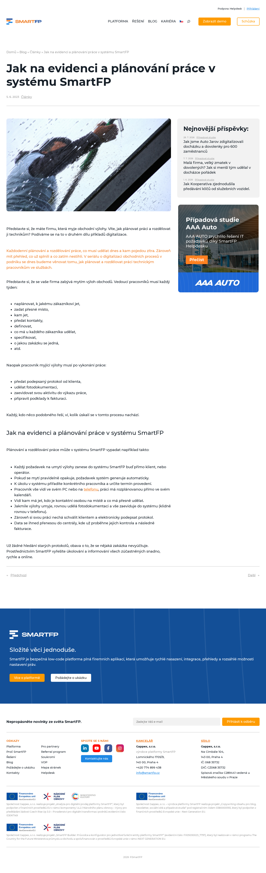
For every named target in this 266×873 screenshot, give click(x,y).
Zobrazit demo (214, 21)
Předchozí (18, 575)
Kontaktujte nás (96, 758)
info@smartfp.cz (148, 773)
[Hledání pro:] (188, 21)
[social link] (85, 748)
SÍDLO (205, 741)
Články (35, 52)
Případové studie (206, 137)
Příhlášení (253, 8)
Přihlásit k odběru (241, 722)
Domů (11, 52)
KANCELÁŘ (144, 741)
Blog (23, 52)
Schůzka (248, 21)
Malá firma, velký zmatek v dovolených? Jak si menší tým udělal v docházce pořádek (217, 168)
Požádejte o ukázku (71, 678)
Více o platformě (27, 678)
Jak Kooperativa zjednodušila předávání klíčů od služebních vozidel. (216, 186)
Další (251, 575)
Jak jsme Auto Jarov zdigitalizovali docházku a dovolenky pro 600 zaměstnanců (213, 147)
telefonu (91, 489)
